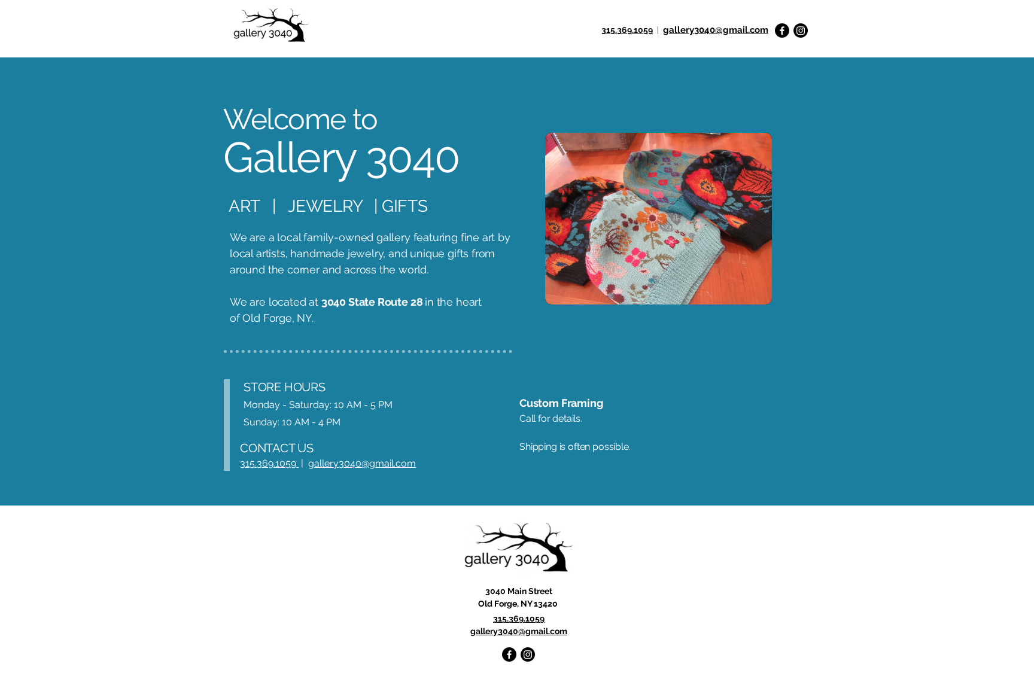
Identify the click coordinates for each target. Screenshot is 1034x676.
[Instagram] (800, 30)
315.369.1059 (627, 30)
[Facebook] (782, 30)
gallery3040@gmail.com (362, 463)
